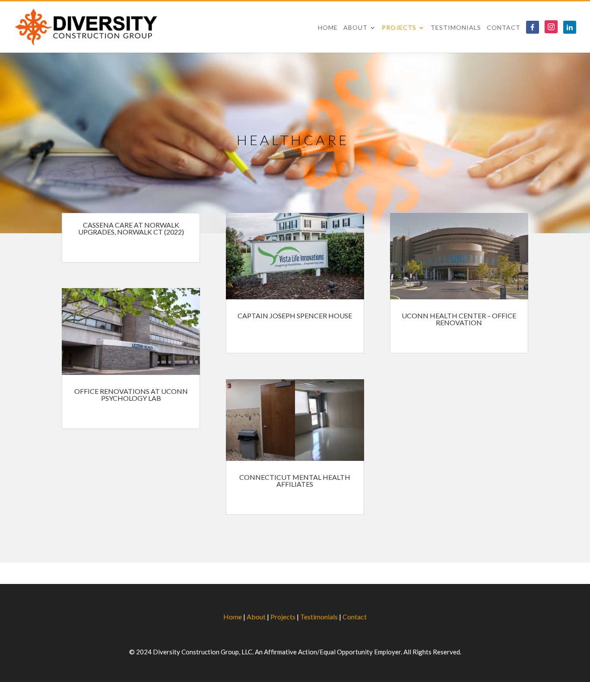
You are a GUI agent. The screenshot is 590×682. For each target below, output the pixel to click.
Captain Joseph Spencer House (295, 315)
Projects (399, 28)
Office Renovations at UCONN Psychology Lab (131, 394)
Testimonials (456, 28)
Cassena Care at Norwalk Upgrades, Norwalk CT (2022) (131, 228)
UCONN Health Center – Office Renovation (459, 319)
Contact (503, 28)
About (355, 28)
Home (328, 28)
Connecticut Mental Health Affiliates (294, 480)
